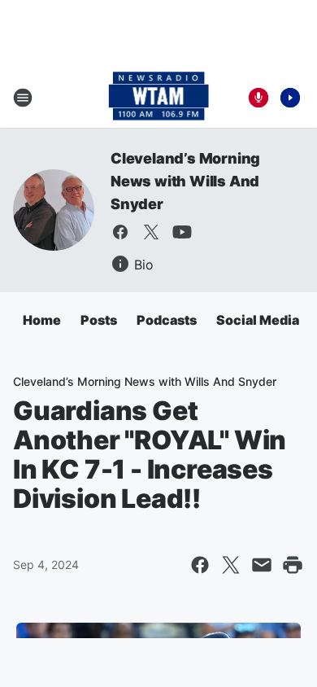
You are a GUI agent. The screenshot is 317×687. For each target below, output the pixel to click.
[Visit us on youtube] (182, 232)
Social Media (257, 320)
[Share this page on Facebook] (200, 565)
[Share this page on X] (230, 565)
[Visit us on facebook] (120, 232)
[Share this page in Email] (261, 565)
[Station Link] (159, 98)
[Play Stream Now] (290, 97)
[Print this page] (292, 565)
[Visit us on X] (151, 232)
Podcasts (167, 320)
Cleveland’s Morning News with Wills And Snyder (185, 181)
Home (42, 320)
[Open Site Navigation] (23, 97)
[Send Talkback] (258, 97)
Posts (98, 320)
